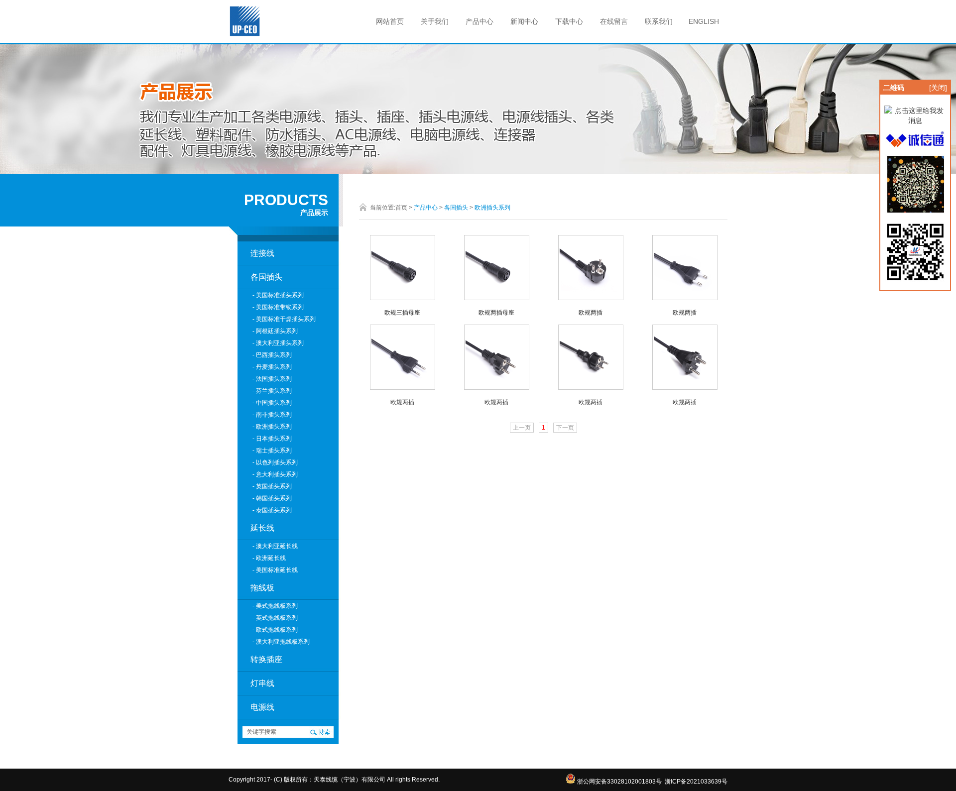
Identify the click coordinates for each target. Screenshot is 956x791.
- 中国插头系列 (272, 402)
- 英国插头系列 (272, 486)
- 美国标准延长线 (275, 569)
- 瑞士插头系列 (272, 450)
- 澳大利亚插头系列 (278, 342)
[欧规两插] (590, 298)
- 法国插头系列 (272, 378)
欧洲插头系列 (492, 207)
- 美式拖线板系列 (275, 605)
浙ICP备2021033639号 (696, 781)
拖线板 (262, 587)
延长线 (262, 528)
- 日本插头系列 (272, 438)
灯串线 (262, 683)
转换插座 (266, 659)
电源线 (262, 707)
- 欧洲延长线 (269, 558)
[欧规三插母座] (402, 298)
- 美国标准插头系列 (278, 295)
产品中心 (479, 21)
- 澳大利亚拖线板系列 (281, 641)
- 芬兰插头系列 (272, 390)
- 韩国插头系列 (272, 498)
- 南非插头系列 (272, 414)
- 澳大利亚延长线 (275, 546)
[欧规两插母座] (496, 298)
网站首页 (390, 21)
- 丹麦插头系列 (272, 366)
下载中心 (569, 21)
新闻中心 (524, 21)
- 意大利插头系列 (275, 474)
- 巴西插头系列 (272, 354)
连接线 (262, 253)
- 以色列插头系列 (275, 462)
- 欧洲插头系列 (272, 426)
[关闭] (938, 88)
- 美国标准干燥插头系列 (284, 319)
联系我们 (659, 21)
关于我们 (435, 21)
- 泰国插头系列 (272, 510)
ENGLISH (704, 21)
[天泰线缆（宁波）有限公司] (245, 34)
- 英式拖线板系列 (275, 617)
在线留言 (614, 21)
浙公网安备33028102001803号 (619, 781)
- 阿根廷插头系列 (275, 331)
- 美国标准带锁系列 (278, 307)
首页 (401, 207)
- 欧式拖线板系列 (275, 629)
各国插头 (266, 277)
